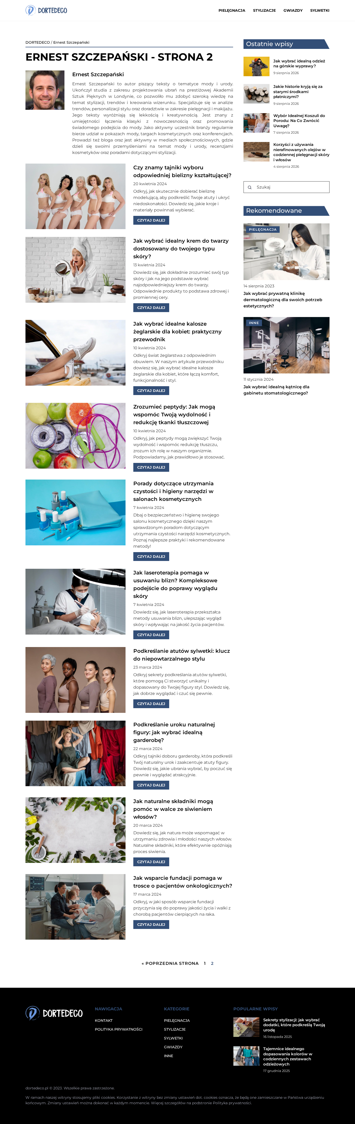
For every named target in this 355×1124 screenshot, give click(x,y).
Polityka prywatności (118, 1029)
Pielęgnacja (232, 10)
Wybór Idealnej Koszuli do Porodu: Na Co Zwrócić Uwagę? (299, 120)
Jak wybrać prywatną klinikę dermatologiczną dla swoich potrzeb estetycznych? (283, 299)
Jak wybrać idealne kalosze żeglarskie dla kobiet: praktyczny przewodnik (177, 332)
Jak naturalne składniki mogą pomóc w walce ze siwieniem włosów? (173, 809)
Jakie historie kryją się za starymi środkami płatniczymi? (298, 91)
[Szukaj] (250, 187)
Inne (168, 1056)
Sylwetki (320, 10)
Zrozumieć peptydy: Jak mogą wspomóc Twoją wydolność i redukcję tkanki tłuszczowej (174, 414)
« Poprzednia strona (170, 963)
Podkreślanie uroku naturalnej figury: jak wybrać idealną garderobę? (174, 732)
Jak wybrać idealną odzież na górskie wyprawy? (299, 64)
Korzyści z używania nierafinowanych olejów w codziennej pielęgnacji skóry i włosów (301, 152)
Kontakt (104, 1020)
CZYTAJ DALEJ (151, 220)
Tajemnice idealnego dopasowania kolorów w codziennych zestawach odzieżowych (287, 1056)
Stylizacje (264, 10)
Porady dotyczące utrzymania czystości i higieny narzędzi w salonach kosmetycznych (173, 491)
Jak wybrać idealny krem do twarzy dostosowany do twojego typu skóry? (181, 249)
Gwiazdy (293, 10)
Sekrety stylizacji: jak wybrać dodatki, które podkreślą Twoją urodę (294, 1024)
